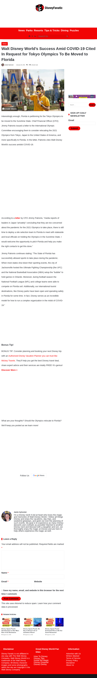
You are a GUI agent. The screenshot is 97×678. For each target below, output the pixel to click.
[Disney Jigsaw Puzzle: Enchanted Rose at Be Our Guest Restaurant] (54, 622)
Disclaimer (70, 663)
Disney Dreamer (41, 662)
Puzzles (74, 30)
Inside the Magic (41, 660)
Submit (74, 128)
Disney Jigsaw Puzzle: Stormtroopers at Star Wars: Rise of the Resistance (10, 630)
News (21, 30)
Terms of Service (73, 658)
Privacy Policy (72, 660)
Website (38, 581)
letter (17, 218)
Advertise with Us (73, 654)
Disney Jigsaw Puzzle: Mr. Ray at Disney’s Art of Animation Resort (31, 630)
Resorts (38, 30)
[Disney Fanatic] (48, 8)
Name (5, 573)
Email (4, 581)
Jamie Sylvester (9, 65)
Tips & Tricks (51, 30)
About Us (70, 665)
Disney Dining (40, 664)
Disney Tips (39, 658)
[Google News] (38, 475)
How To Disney (41, 656)
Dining (64, 30)
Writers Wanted (72, 656)
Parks (29, 30)
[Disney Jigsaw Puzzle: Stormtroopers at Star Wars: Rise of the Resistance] (10, 622)
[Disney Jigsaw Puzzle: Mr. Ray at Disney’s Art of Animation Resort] (32, 622)
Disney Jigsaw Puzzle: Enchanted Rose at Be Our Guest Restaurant (53, 630)
